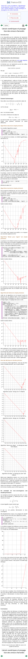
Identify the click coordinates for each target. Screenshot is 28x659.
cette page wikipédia (22, 60)
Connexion (14, 14)
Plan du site (15, 18)
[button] (6, 25)
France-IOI (16, 2)
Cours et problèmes (12, 5)
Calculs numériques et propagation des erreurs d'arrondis (13, 9)
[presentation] (7, 64)
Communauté (15, 21)
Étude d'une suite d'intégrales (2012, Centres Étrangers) (13, 7)
